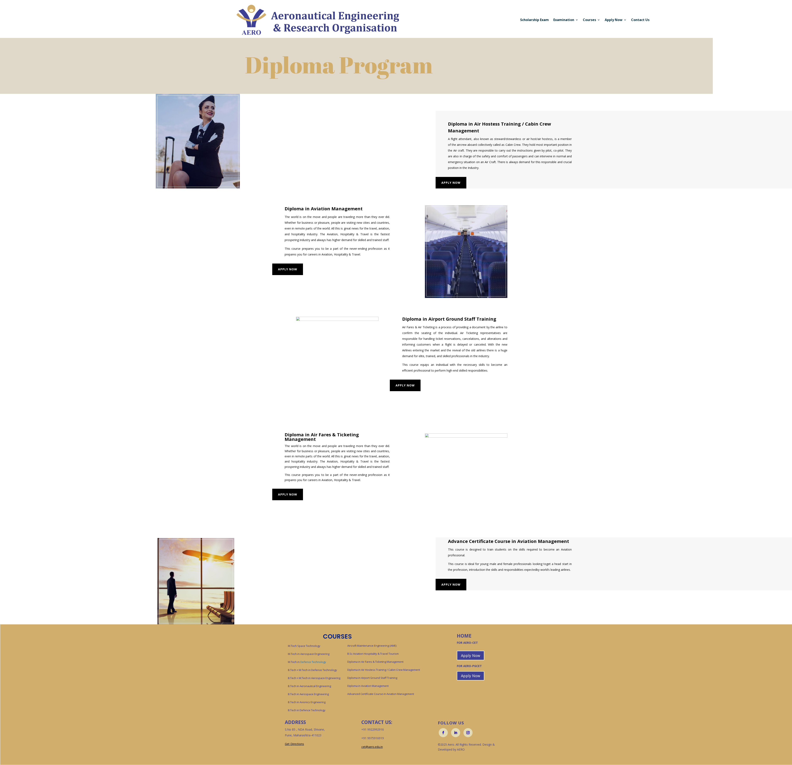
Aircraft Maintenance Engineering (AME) (371, 645)
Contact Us (640, 20)
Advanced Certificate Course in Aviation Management (380, 694)
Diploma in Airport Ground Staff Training (372, 678)
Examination (563, 20)
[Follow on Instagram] (468, 732)
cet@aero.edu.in (372, 747)
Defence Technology (307, 662)
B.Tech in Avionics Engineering (306, 702)
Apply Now (451, 183)
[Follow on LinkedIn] (455, 732)
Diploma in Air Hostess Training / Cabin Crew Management (383, 670)
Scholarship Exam (534, 20)
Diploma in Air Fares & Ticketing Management (375, 662)
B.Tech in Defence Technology (306, 710)
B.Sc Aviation (355, 654)
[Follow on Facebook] (443, 732)
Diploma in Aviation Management (368, 686)
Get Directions (294, 744)
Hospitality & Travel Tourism (381, 654)
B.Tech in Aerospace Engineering (308, 694)
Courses (589, 20)
